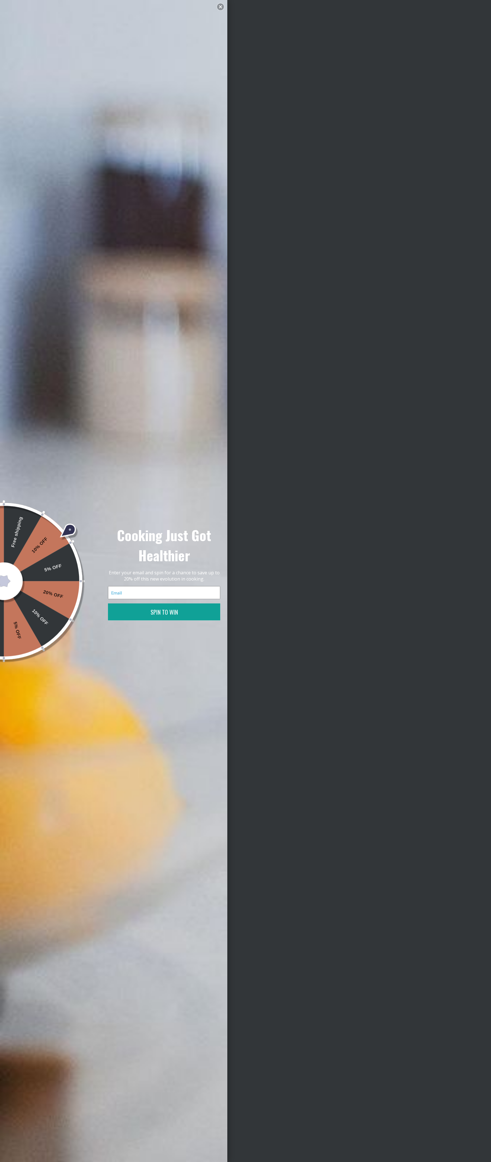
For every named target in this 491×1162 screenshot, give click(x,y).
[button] (220, 6)
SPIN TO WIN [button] (164, 612)
